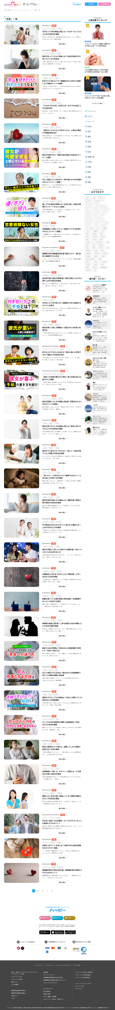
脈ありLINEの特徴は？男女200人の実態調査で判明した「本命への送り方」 (61, 649)
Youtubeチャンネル (99, 200)
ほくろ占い (89, 203)
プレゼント (54, 349)
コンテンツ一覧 (79, 986)
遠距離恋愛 (103, 267)
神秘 (89, 177)
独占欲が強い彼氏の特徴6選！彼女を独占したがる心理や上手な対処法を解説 (62, 280)
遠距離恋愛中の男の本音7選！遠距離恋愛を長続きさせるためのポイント (62, 871)
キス (88, 208)
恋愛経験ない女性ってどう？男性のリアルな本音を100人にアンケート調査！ (61, 230)
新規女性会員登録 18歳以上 (18, 990)
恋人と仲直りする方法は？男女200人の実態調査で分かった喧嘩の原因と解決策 (61, 674)
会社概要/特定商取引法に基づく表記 (53, 977)
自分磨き (104, 261)
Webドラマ (101, 197)
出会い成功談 (46, 991)
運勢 (88, 267)
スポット (89, 211)
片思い (90, 162)
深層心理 (60, 793)
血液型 (95, 264)
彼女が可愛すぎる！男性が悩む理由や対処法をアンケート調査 (61, 156)
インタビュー (90, 205)
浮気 (108, 247)
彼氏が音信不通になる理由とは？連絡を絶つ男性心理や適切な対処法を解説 (61, 501)
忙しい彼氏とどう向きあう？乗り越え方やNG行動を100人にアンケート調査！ (62, 181)
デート (45, 102)
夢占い (101, 233)
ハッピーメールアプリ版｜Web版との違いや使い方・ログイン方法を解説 (97, 97)
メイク (97, 222)
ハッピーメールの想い (17, 979)
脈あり (96, 261)
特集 (89, 172)
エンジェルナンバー (101, 205)
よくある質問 (14, 984)
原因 (45, 324)
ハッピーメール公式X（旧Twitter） (84, 972)
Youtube (88, 200)
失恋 (51, 78)
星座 (88, 247)
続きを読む (62, 44)
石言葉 (102, 256)
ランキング (103, 225)
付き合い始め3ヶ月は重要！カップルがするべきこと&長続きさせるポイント (62, 822)
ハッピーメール (98, 217)
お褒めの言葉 (46, 994)
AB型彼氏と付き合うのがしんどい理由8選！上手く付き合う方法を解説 (61, 575)
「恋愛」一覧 (36, 10)
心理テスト (89, 242)
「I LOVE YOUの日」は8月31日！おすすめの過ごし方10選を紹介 (61, 107)
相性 (96, 256)
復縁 (101, 239)
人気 (98, 228)
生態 (52, 127)
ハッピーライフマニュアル (63, 965)
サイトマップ (78, 988)
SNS (94, 197)
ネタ (103, 214)
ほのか (97, 203)
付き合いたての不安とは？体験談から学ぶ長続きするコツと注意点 (61, 304)
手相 (94, 245)
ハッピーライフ (26, 10)
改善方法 (58, 324)
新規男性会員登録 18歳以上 (18, 993)
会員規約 (45, 972)
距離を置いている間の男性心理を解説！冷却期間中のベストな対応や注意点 (61, 600)
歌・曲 (100, 247)
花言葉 (88, 264)
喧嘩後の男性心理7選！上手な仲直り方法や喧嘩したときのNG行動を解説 (62, 625)
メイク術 (105, 222)
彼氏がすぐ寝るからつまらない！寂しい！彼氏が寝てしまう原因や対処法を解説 (61, 452)
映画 (94, 247)
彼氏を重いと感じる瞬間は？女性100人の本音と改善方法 (61, 329)
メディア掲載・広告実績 (49, 996)
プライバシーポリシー (49, 975)
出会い (88, 41)
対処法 (60, 28)
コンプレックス (105, 208)
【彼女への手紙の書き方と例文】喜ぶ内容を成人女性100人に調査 (61, 378)
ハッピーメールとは (16, 976)
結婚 (100, 259)
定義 (89, 142)
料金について (14, 982)
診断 (87, 67)
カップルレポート (48, 988)
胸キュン (89, 261)
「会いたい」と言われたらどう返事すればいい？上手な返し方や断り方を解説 (61, 477)
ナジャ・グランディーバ (92, 214)
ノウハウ (46, 53)
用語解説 (89, 253)
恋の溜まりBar (99, 242)
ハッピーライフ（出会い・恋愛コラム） (53, 999)
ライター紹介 (76, 965)
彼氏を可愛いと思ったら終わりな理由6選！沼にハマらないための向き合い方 (62, 551)
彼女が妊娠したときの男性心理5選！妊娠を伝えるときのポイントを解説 (62, 403)
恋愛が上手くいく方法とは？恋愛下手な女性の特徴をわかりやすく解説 (61, 847)
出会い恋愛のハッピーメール (12, 10)
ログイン (70, 917)
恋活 (89, 152)
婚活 (89, 136)
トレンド (91, 121)
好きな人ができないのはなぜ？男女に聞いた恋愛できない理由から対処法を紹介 (61, 353)
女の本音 (53, 152)
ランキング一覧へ (97, 103)
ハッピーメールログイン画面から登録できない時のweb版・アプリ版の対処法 (97, 45)
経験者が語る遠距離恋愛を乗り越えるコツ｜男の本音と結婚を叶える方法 (61, 255)
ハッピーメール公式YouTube (82, 977)
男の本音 (58, 127)
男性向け (89, 256)
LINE (45, 472)
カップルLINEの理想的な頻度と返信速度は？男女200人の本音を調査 (60, 723)
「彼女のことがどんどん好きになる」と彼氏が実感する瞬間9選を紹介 (61, 132)
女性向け (54, 28)
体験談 (45, 78)
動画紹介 (96, 231)
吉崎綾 (94, 233)
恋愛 (54, 25)
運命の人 (95, 267)
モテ (96, 225)
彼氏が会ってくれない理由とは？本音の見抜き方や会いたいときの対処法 (61, 58)
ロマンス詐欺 (90, 228)
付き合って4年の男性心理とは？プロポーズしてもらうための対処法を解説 (62, 33)
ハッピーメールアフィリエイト (83, 983)
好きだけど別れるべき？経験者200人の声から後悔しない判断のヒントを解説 (61, 82)
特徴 (89, 167)
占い (103, 231)
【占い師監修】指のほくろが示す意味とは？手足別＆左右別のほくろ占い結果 (97, 71)
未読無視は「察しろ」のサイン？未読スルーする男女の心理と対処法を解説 (61, 773)
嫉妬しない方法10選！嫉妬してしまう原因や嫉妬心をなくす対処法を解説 (61, 797)
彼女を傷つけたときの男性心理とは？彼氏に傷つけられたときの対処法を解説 (61, 427)
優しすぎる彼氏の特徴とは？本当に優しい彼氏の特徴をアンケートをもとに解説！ (61, 206)
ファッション (101, 219)
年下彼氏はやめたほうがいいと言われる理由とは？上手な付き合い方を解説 (61, 526)
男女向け (59, 102)
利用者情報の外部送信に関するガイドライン (55, 980)
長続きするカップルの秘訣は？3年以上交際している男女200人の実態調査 (62, 699)
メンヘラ (89, 225)
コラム (90, 116)
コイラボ (95, 208)
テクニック (46, 28)
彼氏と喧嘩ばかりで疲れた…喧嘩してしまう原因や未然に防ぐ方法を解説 (61, 748)
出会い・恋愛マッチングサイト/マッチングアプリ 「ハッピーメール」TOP (24, 973)
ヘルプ (13, 998)
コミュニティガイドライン (50, 982)
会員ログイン (14, 995)
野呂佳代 (89, 270)
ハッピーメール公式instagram (83, 975)
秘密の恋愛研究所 (91, 259)
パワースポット (90, 219)
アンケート (92, 111)
